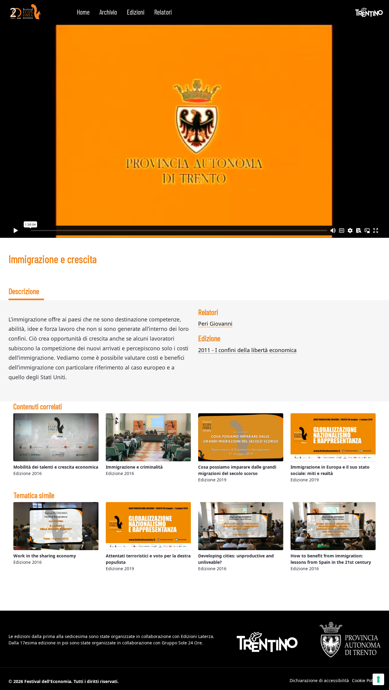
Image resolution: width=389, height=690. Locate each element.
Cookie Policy (365, 680)
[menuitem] (83, 12)
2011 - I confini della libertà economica (247, 350)
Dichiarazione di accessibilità (319, 680)
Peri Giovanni (215, 323)
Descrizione (24, 291)
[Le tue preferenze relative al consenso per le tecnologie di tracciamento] (378, 679)
